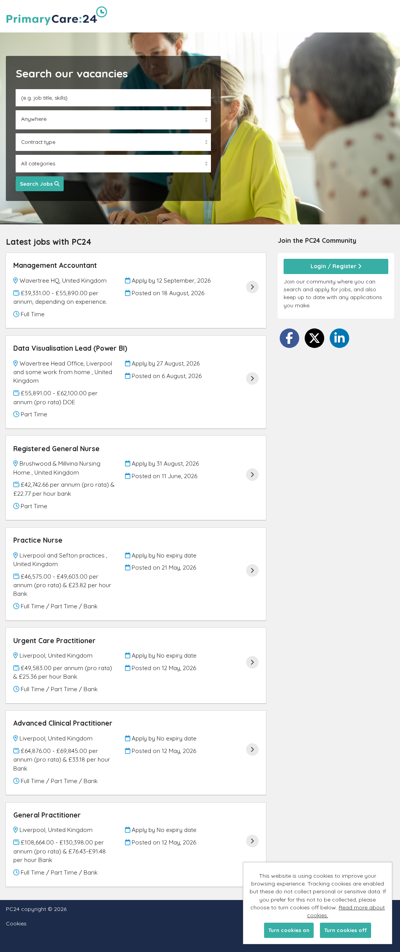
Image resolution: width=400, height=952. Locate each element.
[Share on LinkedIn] (339, 338)
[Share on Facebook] (289, 338)
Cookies (16, 923)
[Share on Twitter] (314, 338)
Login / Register (334, 266)
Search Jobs (37, 184)
